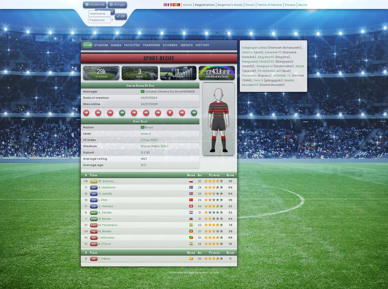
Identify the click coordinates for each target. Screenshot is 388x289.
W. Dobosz (106, 181)
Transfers (151, 45)
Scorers (170, 45)
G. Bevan (104, 219)
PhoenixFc (249, 75)
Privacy (290, 5)
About (302, 5)
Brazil (148, 127)
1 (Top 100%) (149, 140)
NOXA (300, 66)
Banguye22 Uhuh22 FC (258, 61)
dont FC (247, 52)
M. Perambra (107, 225)
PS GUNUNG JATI (269, 71)
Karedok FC (273, 52)
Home (187, 5)
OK (122, 16)
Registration (205, 5)
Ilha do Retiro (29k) (154, 146)
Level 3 (146, 134)
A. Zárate (105, 212)
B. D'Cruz (104, 244)
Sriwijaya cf (264, 66)
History (202, 45)
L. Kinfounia (106, 237)
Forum (250, 5)
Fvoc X (258, 80)
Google (119, 4)
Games (116, 45)
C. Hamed (105, 206)
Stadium (101, 45)
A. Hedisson (106, 187)
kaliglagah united (254, 47)
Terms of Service (270, 5)
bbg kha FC (266, 57)
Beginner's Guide (230, 5)
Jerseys (186, 45)
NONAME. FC (282, 75)
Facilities (132, 45)
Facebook (96, 4)
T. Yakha (104, 259)
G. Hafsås (105, 194)
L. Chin (102, 200)
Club (87, 45)
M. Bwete (104, 231)
